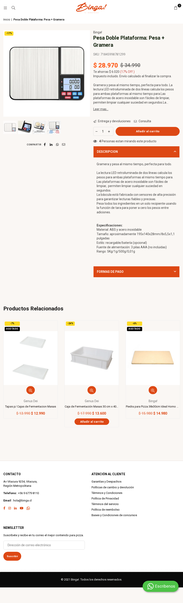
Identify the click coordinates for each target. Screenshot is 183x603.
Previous (7, 73)
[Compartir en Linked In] (51, 144)
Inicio (6, 19)
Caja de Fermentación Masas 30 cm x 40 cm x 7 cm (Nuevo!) (92, 406)
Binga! (97, 32)
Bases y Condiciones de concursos (114, 515)
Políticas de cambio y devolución (113, 487)
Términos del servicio (105, 504)
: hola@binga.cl (21, 500)
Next (86, 73)
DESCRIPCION (107, 151)
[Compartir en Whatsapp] (57, 144)
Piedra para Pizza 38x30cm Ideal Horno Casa (153, 406)
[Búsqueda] (13, 7)
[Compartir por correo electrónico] (63, 144)
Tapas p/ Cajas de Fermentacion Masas (30, 406)
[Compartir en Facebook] (45, 144)
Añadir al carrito (92, 421)
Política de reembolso (106, 509)
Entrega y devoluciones (114, 121)
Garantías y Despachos (106, 481)
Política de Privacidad (105, 498)
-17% (9, 33)
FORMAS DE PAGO (110, 271)
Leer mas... (100, 109)
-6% (134, 323)
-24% (70, 323)
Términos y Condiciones (107, 493)
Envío (123, 76)
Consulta (144, 121)
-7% (12, 323)
